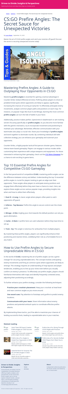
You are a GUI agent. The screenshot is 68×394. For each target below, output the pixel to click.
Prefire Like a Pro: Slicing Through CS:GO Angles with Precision (53, 328)
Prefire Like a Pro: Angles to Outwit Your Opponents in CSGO (21, 339)
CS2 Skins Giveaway (53, 154)
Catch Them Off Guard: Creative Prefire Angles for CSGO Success (21, 328)
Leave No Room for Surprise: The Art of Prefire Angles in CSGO (21, 352)
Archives (26, 369)
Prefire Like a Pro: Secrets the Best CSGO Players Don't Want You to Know (53, 340)
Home (7, 13)
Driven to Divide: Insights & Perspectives (20, 3)
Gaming (13, 13)
